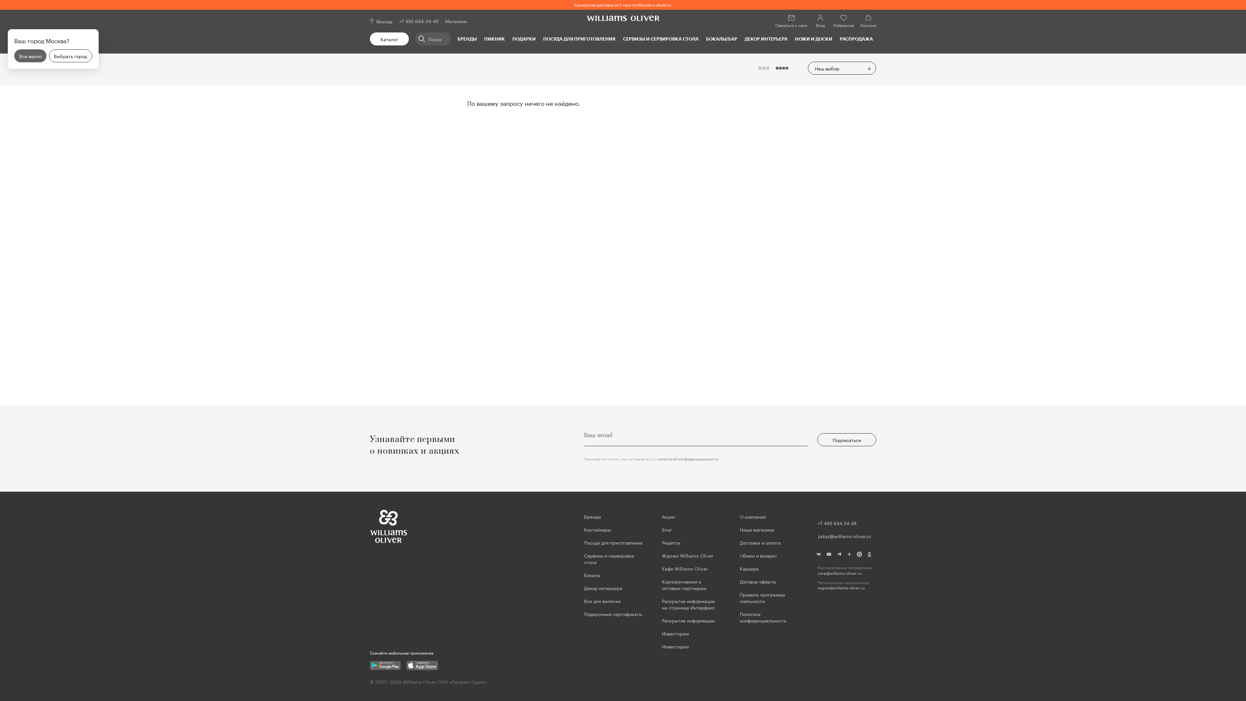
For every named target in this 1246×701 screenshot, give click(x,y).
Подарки (524, 39)
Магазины (456, 20)
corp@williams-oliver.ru (839, 573)
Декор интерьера (766, 39)
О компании (753, 516)
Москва (384, 21)
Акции (668, 516)
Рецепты (671, 542)
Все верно (30, 55)
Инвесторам (676, 633)
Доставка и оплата (760, 542)
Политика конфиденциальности (763, 617)
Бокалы (592, 574)
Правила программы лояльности (762, 597)
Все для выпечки (602, 600)
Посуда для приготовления (579, 39)
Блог (667, 529)
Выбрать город (70, 55)
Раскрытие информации (688, 620)
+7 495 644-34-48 (419, 20)
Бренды (467, 39)
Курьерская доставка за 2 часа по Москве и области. (623, 4)
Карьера (749, 568)
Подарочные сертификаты (613, 613)
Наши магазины (757, 529)
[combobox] (842, 68)
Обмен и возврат (758, 555)
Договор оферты (758, 581)
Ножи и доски (813, 39)
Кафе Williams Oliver (685, 568)
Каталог (389, 39)
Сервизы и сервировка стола (661, 39)
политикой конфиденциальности (687, 458)
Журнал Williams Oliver (687, 555)
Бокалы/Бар (721, 39)
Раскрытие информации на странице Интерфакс (688, 604)
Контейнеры (597, 529)
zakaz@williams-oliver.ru (844, 535)
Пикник (494, 39)
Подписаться (847, 439)
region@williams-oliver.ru (841, 587)
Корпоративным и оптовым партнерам (684, 584)
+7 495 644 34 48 (837, 522)
